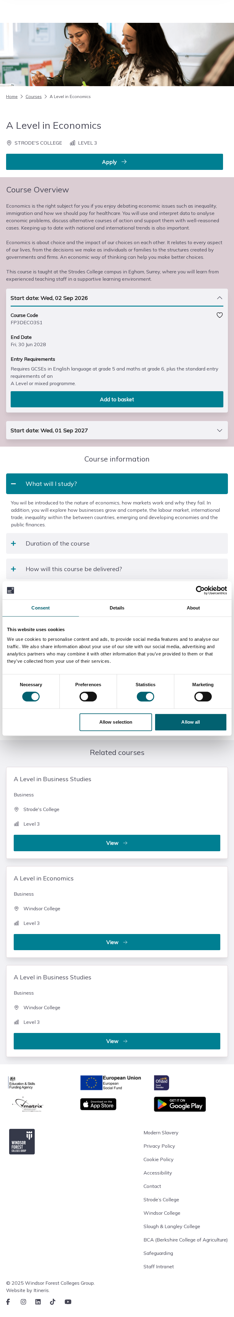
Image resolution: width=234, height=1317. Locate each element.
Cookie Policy (159, 1159)
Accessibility (158, 1173)
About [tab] (193, 607)
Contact (152, 1186)
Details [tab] (117, 607)
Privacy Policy (159, 1146)
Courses (34, 96)
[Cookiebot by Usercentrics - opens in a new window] (200, 590)
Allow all (190, 722)
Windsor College (162, 1213)
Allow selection (116, 722)
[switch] (88, 696)
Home (12, 96)
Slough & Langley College (172, 1226)
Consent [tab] (40, 607)
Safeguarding (158, 1253)
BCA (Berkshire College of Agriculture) (186, 1240)
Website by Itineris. (28, 1290)
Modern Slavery (161, 1132)
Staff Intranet (159, 1266)
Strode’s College (161, 1199)
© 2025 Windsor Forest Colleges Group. (50, 1283)
